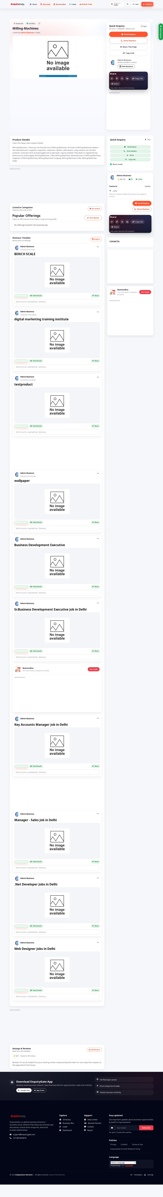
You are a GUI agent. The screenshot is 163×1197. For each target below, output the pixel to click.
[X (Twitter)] (122, 78)
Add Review (95, 1050)
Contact (90, 1126)
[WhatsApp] (112, 78)
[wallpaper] (57, 501)
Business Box (68, 1123)
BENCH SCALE (24, 254)
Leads (64, 1126)
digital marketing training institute (41, 319)
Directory (67, 1119)
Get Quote (96, 208)
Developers (138, 1175)
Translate (129, 1165)
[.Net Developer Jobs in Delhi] (57, 905)
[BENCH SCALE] (57, 275)
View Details (37, 296)
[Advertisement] (128, 109)
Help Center (92, 1119)
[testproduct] (57, 405)
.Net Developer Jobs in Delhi (35, 884)
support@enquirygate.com (24, 1134)
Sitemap (150, 1175)
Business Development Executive (39, 545)
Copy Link (130, 53)
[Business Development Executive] (57, 566)
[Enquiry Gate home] (17, 4)
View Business (127, 66)
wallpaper (22, 480)
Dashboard (67, 1130)
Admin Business (27, 32)
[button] (86, 4)
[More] (98, 246)
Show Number (130, 40)
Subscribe (146, 1128)
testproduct (23, 384)
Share (97, 296)
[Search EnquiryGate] (127, 4)
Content (124, 1144)
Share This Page (130, 47)
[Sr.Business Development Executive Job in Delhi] (57, 630)
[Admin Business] (112, 62)
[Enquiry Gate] (18, 1116)
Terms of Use (137, 1144)
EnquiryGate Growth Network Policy (125, 1149)
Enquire (97, 239)
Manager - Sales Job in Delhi (35, 820)
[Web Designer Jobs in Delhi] (57, 969)
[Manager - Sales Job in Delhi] (57, 841)
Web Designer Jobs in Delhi (34, 949)
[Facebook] (117, 78)
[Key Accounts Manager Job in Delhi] (57, 745)
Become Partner (94, 1123)
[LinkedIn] (127, 78)
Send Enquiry (129, 34)
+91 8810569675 (20, 1138)
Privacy (113, 1144)
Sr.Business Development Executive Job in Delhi (50, 609)
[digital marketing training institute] (57, 340)
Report (90, 1130)
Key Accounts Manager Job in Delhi (41, 724)
